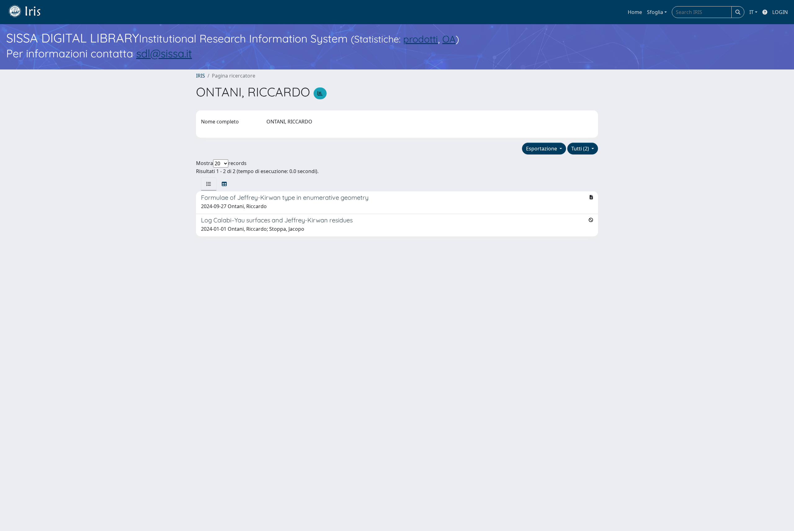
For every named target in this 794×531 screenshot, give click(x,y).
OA (449, 39)
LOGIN (780, 12)
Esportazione (542, 148)
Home (635, 12)
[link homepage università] (29, 12)
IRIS (200, 75)
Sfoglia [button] (655, 12)
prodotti (420, 39)
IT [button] (751, 12)
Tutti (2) (580, 148)
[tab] (208, 183)
